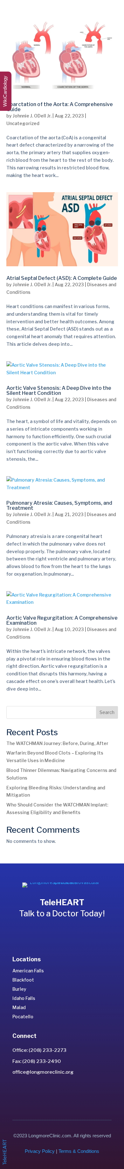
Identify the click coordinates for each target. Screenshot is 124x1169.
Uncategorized (22, 123)
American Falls (28, 970)
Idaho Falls (23, 998)
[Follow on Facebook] (69, 1092)
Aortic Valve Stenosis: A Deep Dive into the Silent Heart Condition (58, 390)
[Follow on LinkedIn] (55, 1092)
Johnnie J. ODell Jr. (32, 115)
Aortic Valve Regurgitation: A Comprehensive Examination (62, 620)
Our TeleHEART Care (62, 931)
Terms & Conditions (79, 1151)
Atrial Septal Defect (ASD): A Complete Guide (61, 278)
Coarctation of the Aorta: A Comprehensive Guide (59, 106)
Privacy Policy (40, 1151)
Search (107, 712)
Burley (19, 989)
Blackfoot (23, 980)
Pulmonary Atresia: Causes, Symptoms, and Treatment (59, 505)
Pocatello (22, 1016)
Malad (19, 1007)
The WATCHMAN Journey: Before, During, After (57, 743)
